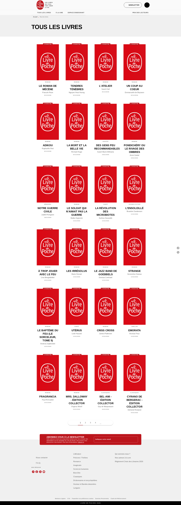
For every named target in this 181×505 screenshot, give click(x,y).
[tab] (33, 12)
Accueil (35, 17)
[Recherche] (147, 5)
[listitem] (33, 472)
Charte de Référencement (118, 498)
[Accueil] (40, 5)
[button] (133, 5)
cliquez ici (81, 442)
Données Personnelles (102, 498)
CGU (68, 498)
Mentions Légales (60, 498)
